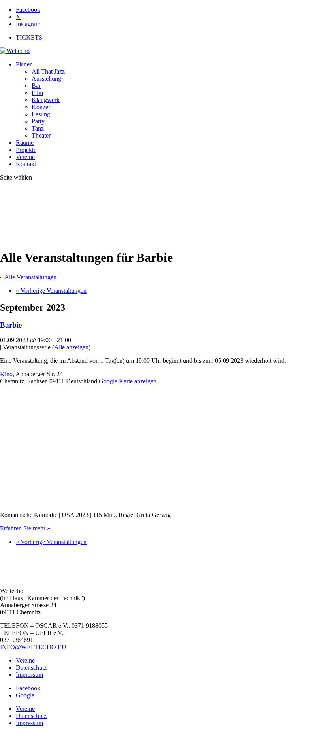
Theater (41, 135)
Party (38, 121)
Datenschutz (31, 667)
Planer (24, 64)
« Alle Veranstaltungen (28, 277)
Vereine (25, 156)
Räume (25, 142)
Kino (6, 374)
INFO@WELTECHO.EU (33, 647)
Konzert (42, 107)
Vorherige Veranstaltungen (51, 290)
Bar (36, 85)
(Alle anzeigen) (71, 347)
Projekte (26, 149)
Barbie (11, 325)
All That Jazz (48, 71)
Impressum (29, 674)
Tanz (38, 128)
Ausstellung (46, 78)
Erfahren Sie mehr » (25, 528)
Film (37, 92)
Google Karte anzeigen (127, 381)
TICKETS (29, 37)
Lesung (41, 114)
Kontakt (26, 164)
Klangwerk (46, 100)
